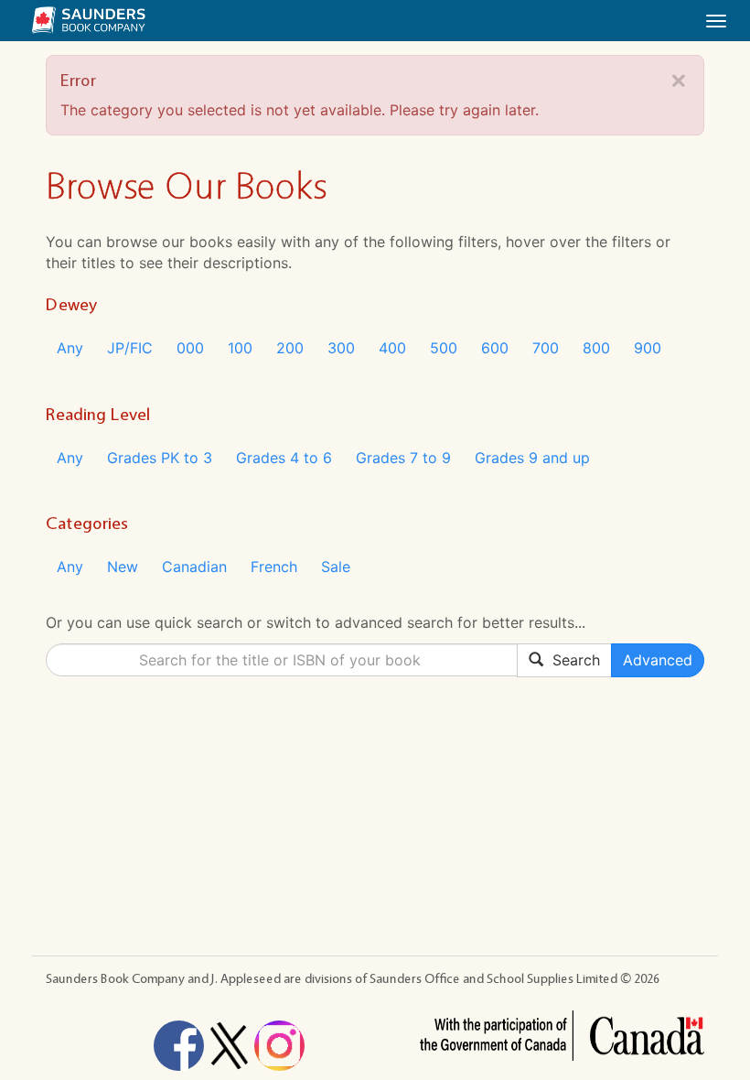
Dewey (71, 304)
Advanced (657, 660)
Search (571, 660)
